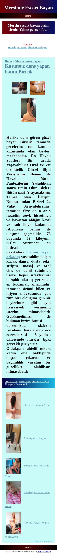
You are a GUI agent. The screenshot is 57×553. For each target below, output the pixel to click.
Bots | (40, 551)
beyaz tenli (21, 384)
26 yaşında (10, 384)
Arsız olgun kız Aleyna (35, 438)
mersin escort (11, 381)
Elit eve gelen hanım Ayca (36, 405)
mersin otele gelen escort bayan (34, 381)
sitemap (47, 551)
